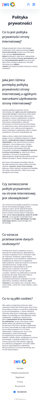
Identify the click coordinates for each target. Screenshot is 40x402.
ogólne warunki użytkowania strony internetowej (19, 113)
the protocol (20, 386)
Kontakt (20, 368)
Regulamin (20, 377)
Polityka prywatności (20, 373)
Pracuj (20, 382)
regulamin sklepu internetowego (20, 166)
